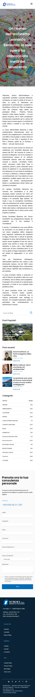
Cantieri (6, 649)
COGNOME (5, 521)
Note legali (7, 669)
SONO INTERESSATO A (8, 547)
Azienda (6, 629)
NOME (4, 512)
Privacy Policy (8, 666)
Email (4, 530)
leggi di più (16, 361)
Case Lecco (7, 672)
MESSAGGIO (5, 564)
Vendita (6, 646)
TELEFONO (5, 538)
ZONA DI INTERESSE (8, 555)
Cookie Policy (8, 663)
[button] (31, 3)
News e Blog (7, 635)
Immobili (6, 632)
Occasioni (7, 652)
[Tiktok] (15, 681)
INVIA (17, 587)
